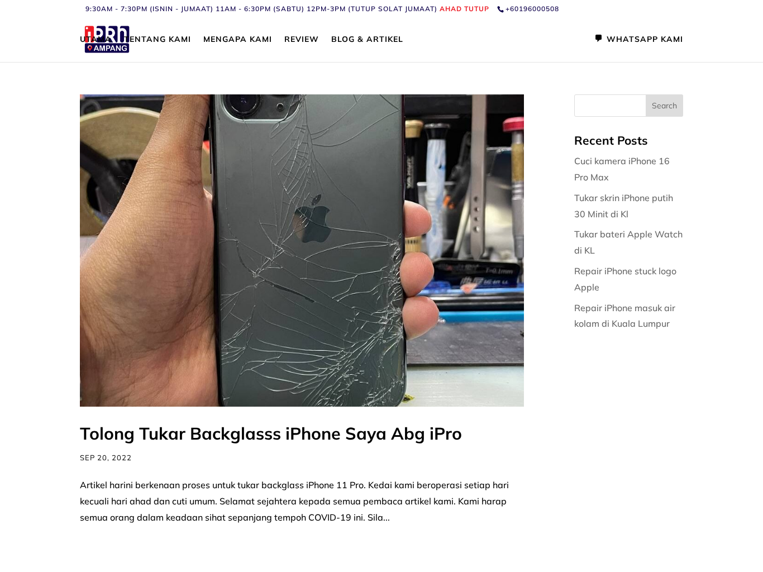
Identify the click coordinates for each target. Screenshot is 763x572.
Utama (96, 39)
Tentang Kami (157, 39)
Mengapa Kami (237, 39)
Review (301, 39)
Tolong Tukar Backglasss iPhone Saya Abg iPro (271, 433)
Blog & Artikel (367, 39)
